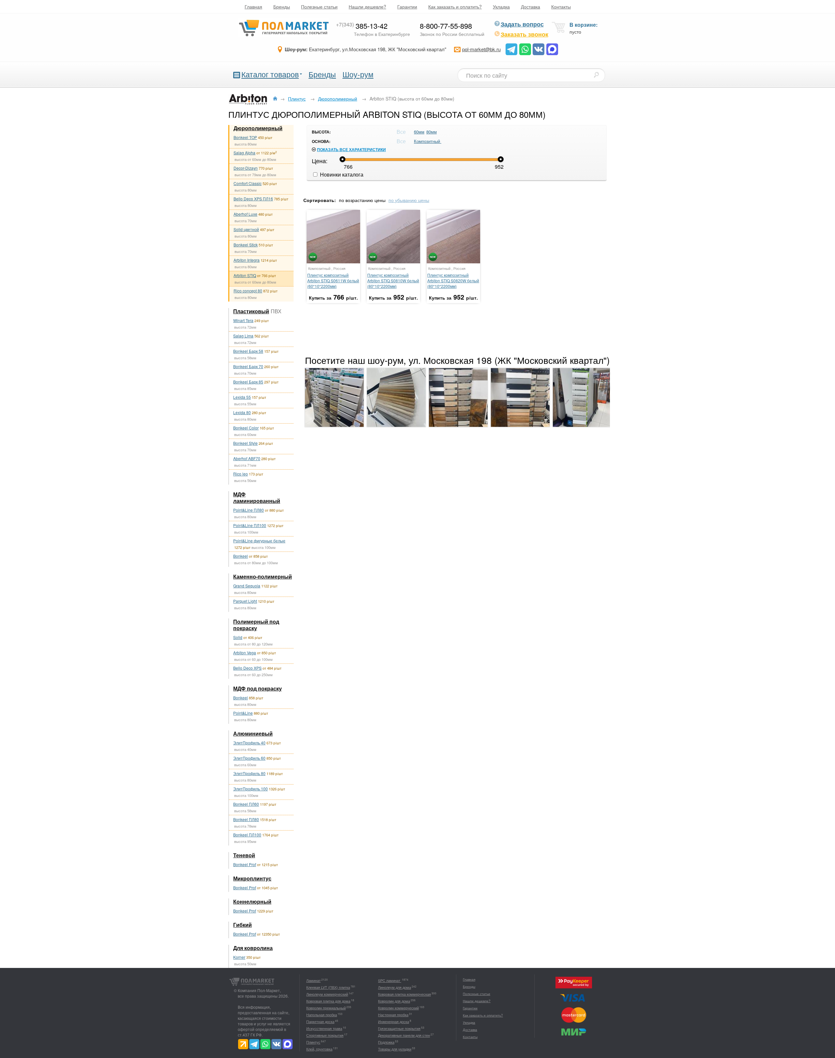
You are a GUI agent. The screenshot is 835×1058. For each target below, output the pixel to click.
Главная (253, 6)
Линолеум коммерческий (327, 994)
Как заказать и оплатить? (455, 6)
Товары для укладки (394, 1048)
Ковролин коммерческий (398, 1007)
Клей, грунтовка (319, 1048)
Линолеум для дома (394, 987)
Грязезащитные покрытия (399, 1028)
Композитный (427, 141)
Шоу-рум (357, 74)
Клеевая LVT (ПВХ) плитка (328, 987)
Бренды (281, 6)
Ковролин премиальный (326, 1007)
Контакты (561, 6)
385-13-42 (361, 26)
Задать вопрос (522, 24)
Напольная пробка (321, 1014)
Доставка (530, 6)
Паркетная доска (320, 1021)
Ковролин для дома (394, 1001)
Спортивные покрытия (324, 1035)
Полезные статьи (319, 6)
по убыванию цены (408, 200)
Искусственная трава (324, 1028)
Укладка (501, 6)
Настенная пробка (393, 1014)
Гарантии (407, 6)
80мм (431, 132)
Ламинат (313, 980)
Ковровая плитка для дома (328, 1001)
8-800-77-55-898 (446, 26)
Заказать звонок (524, 34)
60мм (419, 132)
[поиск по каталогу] (596, 74)
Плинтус (313, 1042)
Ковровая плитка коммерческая (404, 994)
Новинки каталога (341, 174)
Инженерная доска (393, 1021)
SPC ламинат (389, 980)
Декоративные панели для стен (404, 1035)
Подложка (386, 1042)
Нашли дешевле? (367, 6)
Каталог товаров (270, 74)
